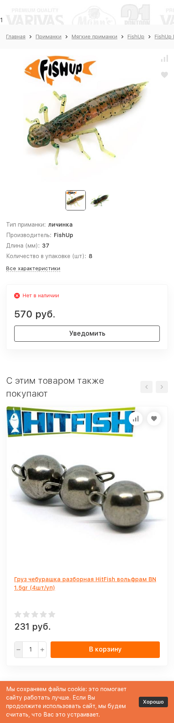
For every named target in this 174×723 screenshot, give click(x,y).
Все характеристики (33, 268)
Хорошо (153, 702)
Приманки (49, 37)
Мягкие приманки (94, 37)
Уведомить (87, 333)
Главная (15, 37)
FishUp (135, 37)
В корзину (105, 649)
